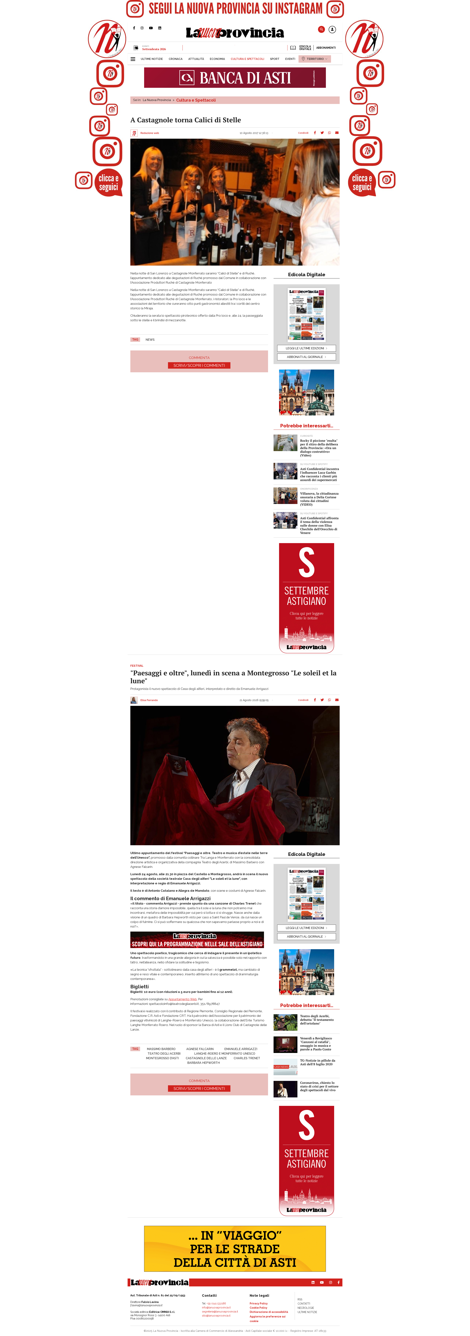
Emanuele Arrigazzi (240, 1049)
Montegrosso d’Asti (162, 1058)
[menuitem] (151, 59)
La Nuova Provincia (157, 100)
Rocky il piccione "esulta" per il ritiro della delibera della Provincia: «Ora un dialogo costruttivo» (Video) (319, 447)
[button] (332, 29)
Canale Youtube (153, 28)
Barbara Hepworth (203, 1063)
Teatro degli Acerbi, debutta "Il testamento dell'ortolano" (317, 1019)
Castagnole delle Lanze (206, 1058)
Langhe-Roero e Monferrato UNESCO (224, 1053)
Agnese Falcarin (200, 1049)
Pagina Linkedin (162, 28)
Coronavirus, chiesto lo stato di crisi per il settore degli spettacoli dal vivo (319, 1086)
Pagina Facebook (137, 28)
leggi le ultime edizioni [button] (305, 348)
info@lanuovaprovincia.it (216, 1307)
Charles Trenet (247, 1058)
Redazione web (149, 133)
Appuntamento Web (182, 999)
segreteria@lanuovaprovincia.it (220, 1311)
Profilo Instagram (145, 28)
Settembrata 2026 (154, 49)
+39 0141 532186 (216, 1303)
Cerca (321, 29)
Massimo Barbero (161, 1049)
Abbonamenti (326, 47)
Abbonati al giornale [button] (305, 357)
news (150, 339)
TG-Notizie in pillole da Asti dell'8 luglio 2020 (317, 1062)
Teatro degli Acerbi (164, 1053)
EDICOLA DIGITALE (305, 48)
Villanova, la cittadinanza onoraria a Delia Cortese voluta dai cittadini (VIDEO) (319, 499)
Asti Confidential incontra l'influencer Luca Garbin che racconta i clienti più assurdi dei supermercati (319, 474)
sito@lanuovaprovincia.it (216, 1315)
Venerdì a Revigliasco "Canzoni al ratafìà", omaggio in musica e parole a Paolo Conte (316, 1043)
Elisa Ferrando (149, 700)
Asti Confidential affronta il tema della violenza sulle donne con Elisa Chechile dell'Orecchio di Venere (319, 525)
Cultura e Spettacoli (196, 100)
